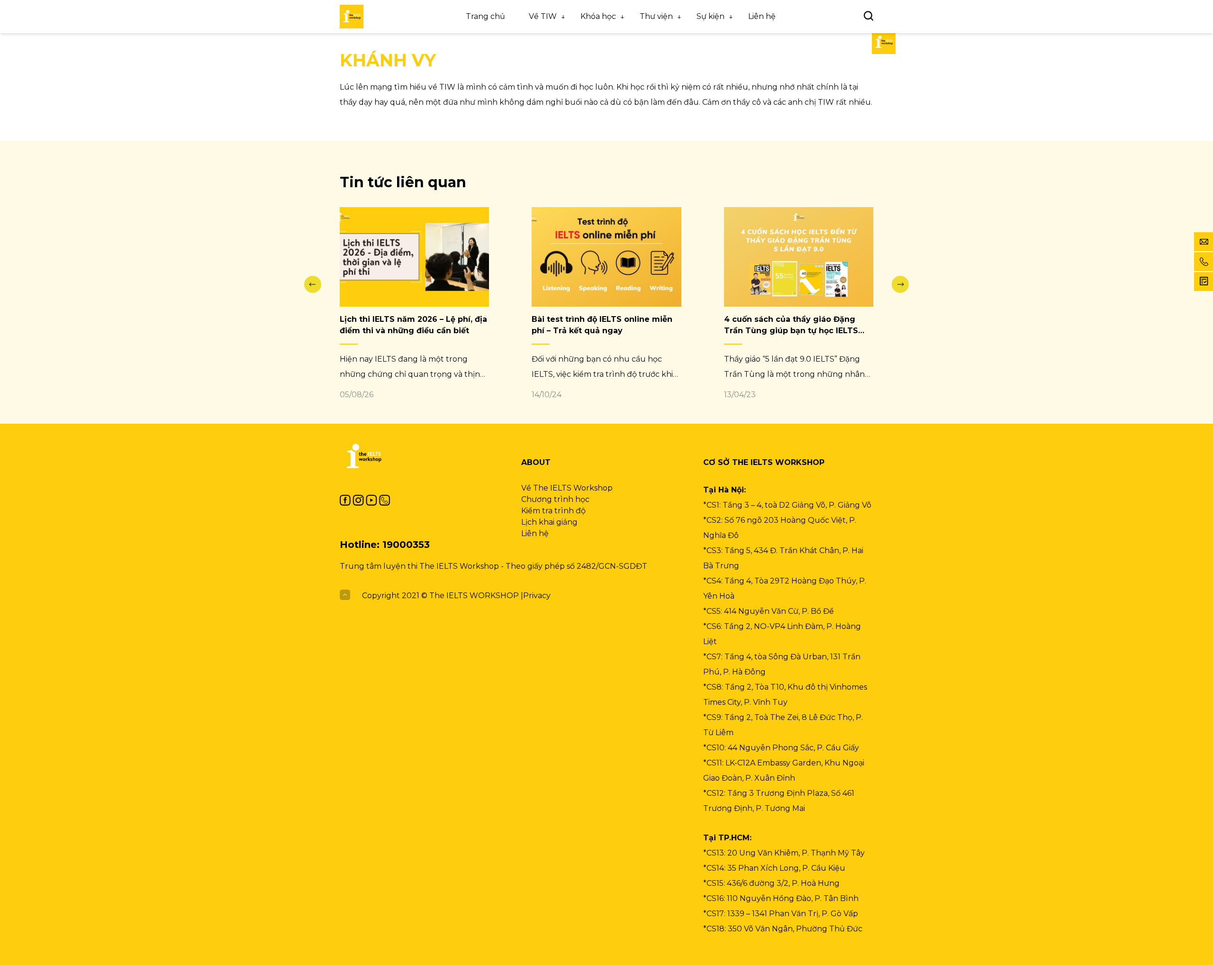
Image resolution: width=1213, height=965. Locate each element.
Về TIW (543, 16)
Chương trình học (555, 499)
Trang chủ (485, 16)
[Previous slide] (312, 284)
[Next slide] (900, 284)
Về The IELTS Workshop (567, 487)
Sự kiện (710, 16)
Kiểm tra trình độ (553, 510)
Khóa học (598, 16)
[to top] (345, 595)
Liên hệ (762, 16)
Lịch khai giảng (549, 522)
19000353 (406, 544)
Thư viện (656, 16)
